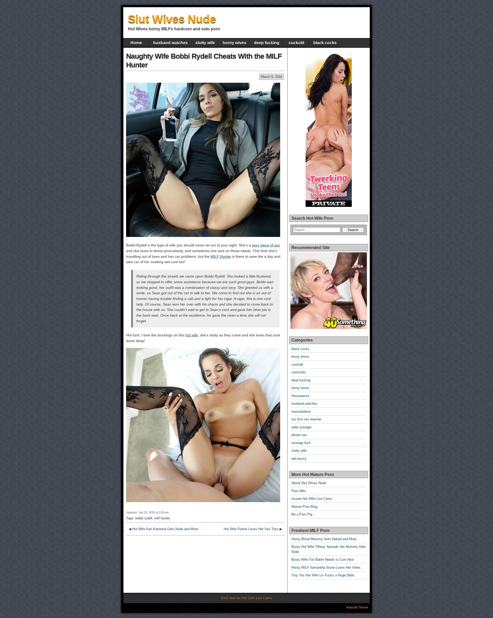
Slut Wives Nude (172, 19)
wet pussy (299, 458)
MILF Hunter (221, 256)
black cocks (325, 43)
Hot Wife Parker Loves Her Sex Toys (251, 529)
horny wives (234, 43)
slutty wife (205, 43)
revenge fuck (301, 443)
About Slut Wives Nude (308, 483)
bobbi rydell (143, 518)
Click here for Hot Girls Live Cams (246, 598)
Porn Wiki (298, 491)
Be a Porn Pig (301, 514)
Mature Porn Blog (304, 507)
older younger (301, 427)
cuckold (296, 43)
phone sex (299, 435)
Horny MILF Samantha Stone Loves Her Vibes (326, 567)
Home (136, 43)
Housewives (300, 396)
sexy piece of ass (266, 245)
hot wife (191, 335)
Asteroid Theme (357, 607)
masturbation (301, 411)
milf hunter (162, 518)
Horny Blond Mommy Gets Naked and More (323, 539)
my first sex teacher (306, 419)
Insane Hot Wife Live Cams (311, 499)
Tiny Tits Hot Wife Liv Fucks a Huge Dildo (322, 575)
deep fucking (266, 43)
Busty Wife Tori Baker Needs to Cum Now (322, 559)
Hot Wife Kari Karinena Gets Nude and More (165, 529)
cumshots (298, 372)
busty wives (300, 356)
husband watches (170, 43)
